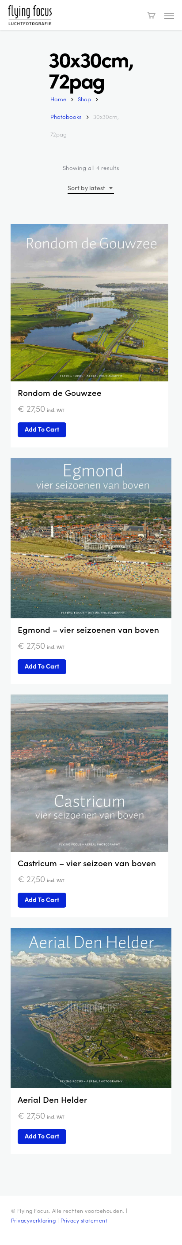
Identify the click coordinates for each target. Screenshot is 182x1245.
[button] (169, 15)
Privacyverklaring (33, 1220)
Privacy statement (84, 1220)
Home (58, 99)
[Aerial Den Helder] (91, 1008)
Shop (84, 99)
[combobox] (91, 188)
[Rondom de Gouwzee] (89, 302)
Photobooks (66, 116)
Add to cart (42, 429)
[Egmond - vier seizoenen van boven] (91, 538)
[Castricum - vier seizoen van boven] (89, 773)
